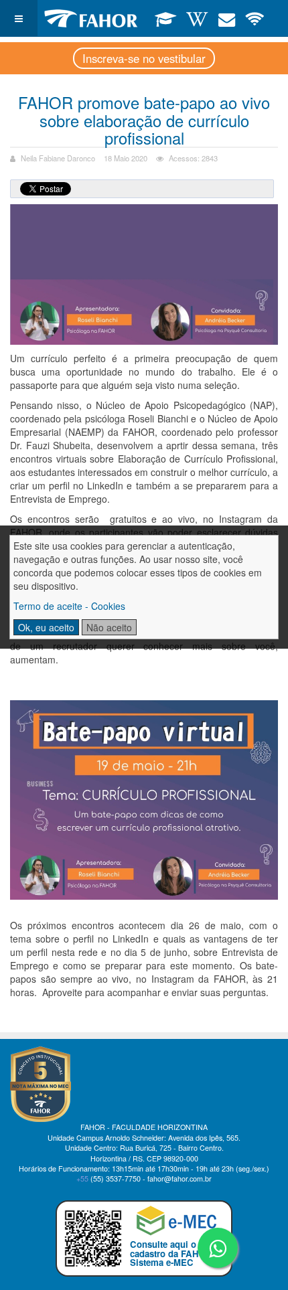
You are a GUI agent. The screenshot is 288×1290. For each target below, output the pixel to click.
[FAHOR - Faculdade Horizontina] (91, 18)
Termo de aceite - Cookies (69, 606)
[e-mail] (227, 18)
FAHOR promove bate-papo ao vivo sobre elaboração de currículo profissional (144, 120)
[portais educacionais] (165, 18)
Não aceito (109, 627)
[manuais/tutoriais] (197, 18)
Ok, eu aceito (46, 627)
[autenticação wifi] (255, 18)
